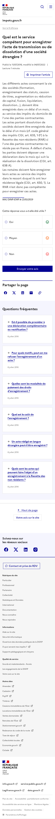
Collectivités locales (11, 740)
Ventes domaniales (10, 715)
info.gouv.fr (8, 784)
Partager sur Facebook (5, 293)
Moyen (13, 238)
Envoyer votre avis (27, 269)
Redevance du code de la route (16, 730)
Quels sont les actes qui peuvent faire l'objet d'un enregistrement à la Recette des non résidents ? (26, 474)
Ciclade (6, 750)
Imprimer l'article (40, 75)
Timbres (6, 701)
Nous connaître (9, 614)
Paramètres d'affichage (16, 814)
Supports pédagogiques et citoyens (18, 651)
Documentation (9, 610)
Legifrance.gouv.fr (12, 790)
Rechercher (42, 7)
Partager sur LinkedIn (23, 293)
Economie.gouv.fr (10, 745)
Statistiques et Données (12, 600)
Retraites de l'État (10, 720)
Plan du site (7, 798)
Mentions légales (41, 804)
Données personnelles (12, 810)
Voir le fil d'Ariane (10, 28)
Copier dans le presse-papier (40, 293)
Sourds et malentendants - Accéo (17, 664)
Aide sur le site (8, 632)
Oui (11, 222)
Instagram (35, 549)
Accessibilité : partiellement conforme (32, 798)
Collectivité (7, 595)
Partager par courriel (31, 293)
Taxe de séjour (9, 735)
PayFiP (5, 696)
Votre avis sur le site (27, 517)
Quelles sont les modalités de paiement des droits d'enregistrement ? (27, 387)
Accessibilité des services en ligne (16, 804)
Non (11, 254)
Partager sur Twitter (14, 293)
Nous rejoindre (9, 619)
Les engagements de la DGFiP (15, 669)
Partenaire (7, 590)
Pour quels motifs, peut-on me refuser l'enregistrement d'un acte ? (27, 356)
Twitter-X (16, 549)
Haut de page (29, 510)
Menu (51, 7)
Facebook (6, 549)
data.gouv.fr (34, 790)
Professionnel (8, 585)
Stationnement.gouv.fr (12, 725)
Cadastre (6, 691)
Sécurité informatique (12, 637)
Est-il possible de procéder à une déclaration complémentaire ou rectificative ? (27, 325)
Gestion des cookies (33, 810)
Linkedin (25, 549)
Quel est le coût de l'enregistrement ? (21, 416)
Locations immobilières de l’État (16, 711)
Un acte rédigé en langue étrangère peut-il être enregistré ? (27, 443)
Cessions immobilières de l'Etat (16, 706)
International (8, 605)
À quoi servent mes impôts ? (15, 647)
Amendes (6, 686)
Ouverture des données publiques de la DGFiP (22, 642)
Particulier (6, 580)
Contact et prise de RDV (23, 566)
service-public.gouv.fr (32, 784)
